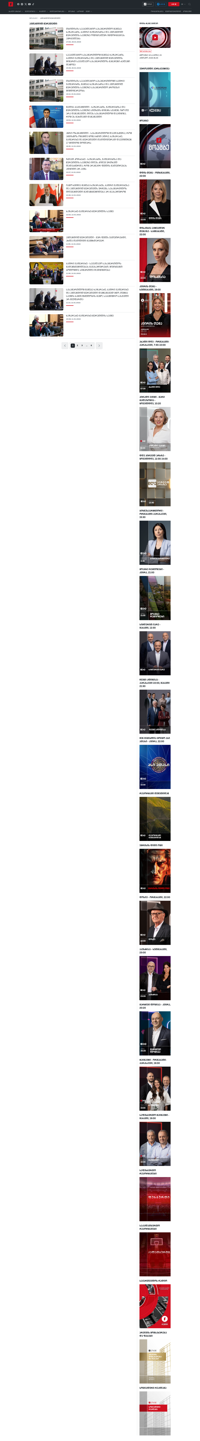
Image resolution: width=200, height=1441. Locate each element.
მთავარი (33, 18)
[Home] (10, 4)
